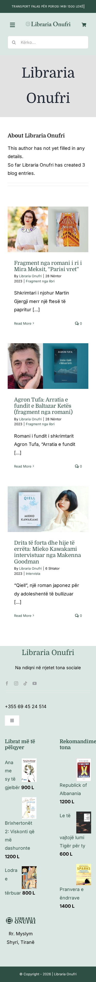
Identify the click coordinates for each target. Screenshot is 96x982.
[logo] (48, 23)
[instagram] (16, 683)
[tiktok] (25, 683)
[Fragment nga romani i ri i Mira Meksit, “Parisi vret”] (48, 229)
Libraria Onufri (30, 276)
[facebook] (7, 683)
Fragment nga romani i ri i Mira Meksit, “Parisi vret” (48, 266)
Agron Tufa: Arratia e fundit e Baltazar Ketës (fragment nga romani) (43, 406)
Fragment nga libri (48, 236)
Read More (22, 323)
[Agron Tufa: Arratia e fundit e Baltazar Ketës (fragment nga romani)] (48, 366)
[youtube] (35, 683)
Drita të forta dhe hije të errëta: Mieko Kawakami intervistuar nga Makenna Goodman (47, 552)
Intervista (48, 521)
